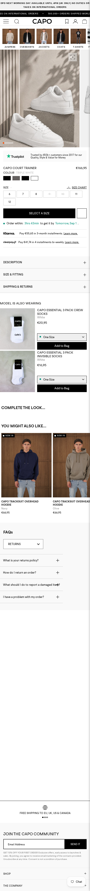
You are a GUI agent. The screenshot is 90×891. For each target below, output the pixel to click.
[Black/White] (7, 178)
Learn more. (71, 233)
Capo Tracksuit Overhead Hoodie (19, 503)
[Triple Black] (25, 178)
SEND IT (75, 844)
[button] (3, 143)
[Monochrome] (16, 178)
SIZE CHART (79, 187)
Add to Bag (61, 346)
